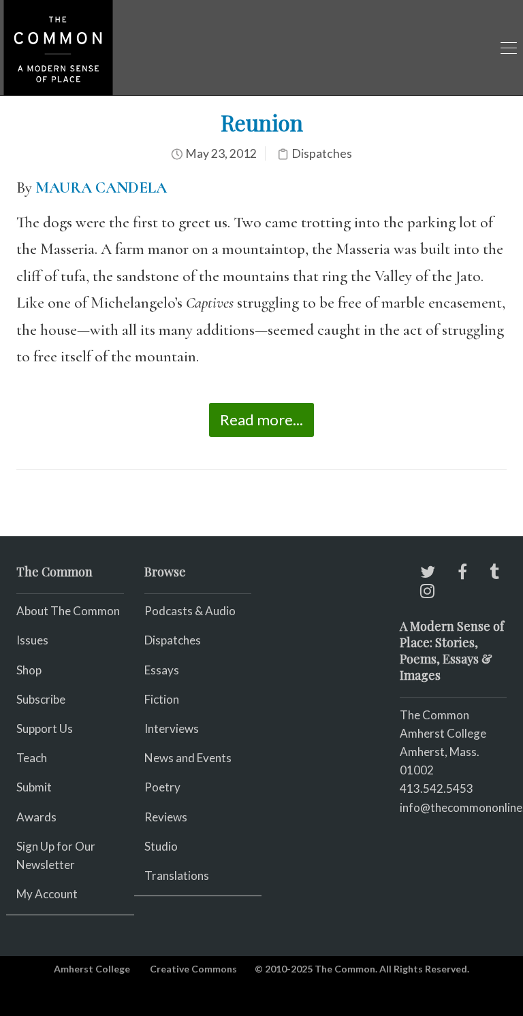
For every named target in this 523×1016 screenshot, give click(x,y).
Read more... (261, 419)
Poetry (162, 787)
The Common (434, 715)
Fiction (161, 699)
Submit (34, 787)
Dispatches (321, 153)
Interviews (171, 728)
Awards (36, 817)
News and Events (188, 758)
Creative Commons (193, 968)
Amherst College (92, 968)
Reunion (262, 122)
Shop (29, 670)
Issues (32, 640)
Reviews (165, 817)
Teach (31, 758)
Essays (161, 670)
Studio (161, 846)
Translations (176, 875)
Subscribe (40, 699)
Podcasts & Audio (190, 611)
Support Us (44, 728)
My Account (47, 894)
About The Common (68, 611)
